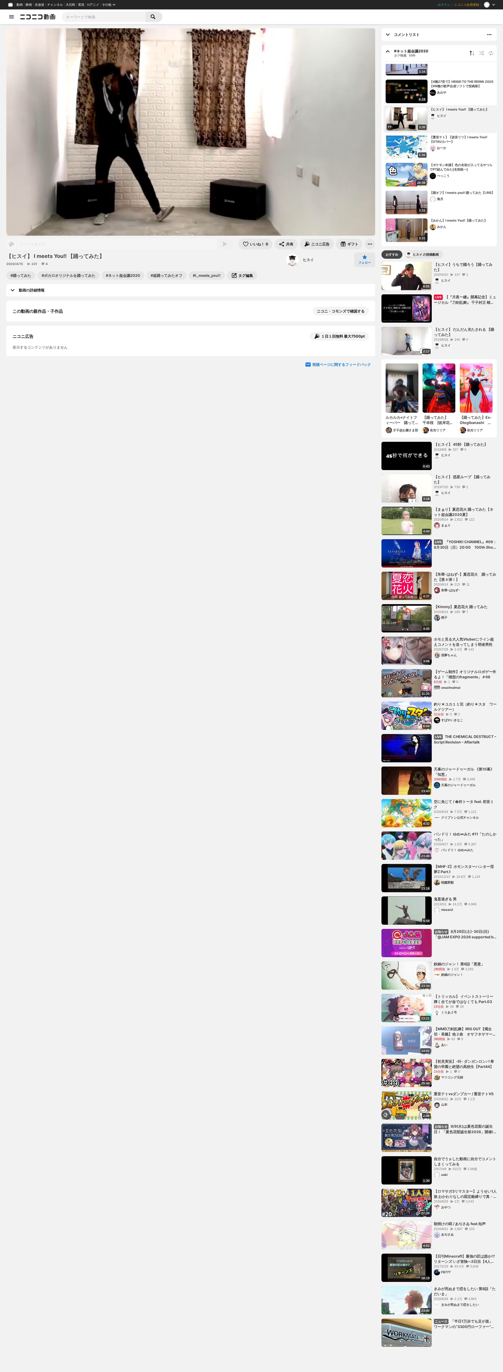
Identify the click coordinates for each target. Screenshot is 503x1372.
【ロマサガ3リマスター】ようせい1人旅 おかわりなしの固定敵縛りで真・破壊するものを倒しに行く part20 (465, 1194)
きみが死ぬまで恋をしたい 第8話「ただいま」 (465, 1291)
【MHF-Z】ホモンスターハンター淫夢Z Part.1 (464, 869)
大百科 (70, 4)
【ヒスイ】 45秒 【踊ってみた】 (461, 444)
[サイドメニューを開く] (11, 17)
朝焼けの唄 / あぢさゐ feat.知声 (460, 1223)
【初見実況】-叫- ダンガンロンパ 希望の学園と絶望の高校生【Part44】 (464, 1064)
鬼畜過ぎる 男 (445, 899)
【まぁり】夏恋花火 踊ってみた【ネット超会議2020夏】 (463, 512)
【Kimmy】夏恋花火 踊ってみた (461, 606)
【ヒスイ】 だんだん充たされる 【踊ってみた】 (464, 332)
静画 (29, 4)
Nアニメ (93, 4)
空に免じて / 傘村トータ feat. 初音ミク (464, 804)
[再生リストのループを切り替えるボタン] (491, 53)
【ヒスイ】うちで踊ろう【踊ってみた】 (463, 267)
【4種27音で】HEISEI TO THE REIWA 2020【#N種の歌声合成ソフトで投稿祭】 (461, 84)
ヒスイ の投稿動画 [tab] (426, 254)
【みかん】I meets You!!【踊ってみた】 (458, 220)
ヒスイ (308, 259)
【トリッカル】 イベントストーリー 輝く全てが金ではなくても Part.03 (463, 999)
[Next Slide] (364, 414)
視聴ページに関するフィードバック (341, 463)
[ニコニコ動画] (38, 16)
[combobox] (104, 17)
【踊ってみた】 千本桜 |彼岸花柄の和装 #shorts (438, 420)
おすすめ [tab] (392, 254)
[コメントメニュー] (489, 34)
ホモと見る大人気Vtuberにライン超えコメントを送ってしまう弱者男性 (464, 642)
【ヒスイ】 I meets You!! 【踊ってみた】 (459, 109)
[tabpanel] (439, 804)
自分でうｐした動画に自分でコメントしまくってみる (465, 1161)
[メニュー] (370, 244)
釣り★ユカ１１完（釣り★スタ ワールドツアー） (465, 707)
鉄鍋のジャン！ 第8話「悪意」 (459, 964)
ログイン (444, 4)
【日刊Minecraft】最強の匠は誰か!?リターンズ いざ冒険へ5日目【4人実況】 (464, 1259)
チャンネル (55, 4)
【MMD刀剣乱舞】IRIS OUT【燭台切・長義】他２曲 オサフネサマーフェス (465, 1032)
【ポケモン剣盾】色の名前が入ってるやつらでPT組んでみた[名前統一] (461, 167)
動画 (20, 4)
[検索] (154, 17)
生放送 (39, 4)
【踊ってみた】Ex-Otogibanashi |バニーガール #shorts (476, 420)
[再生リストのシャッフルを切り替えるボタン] (481, 53)
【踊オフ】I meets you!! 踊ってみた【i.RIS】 (462, 193)
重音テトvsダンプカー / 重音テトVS (464, 1094)
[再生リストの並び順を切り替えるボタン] (472, 53)
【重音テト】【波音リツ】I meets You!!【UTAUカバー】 (458, 139)
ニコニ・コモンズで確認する (341, 311)
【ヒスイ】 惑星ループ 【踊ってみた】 (462, 479)
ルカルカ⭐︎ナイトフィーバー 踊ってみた (401, 420)
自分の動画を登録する (42, 365)
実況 (81, 4)
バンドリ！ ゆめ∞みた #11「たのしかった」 (465, 836)
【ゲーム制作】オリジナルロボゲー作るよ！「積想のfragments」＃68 (465, 674)
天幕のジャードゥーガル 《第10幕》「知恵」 (464, 771)
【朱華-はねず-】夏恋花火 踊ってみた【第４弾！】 (465, 577)
